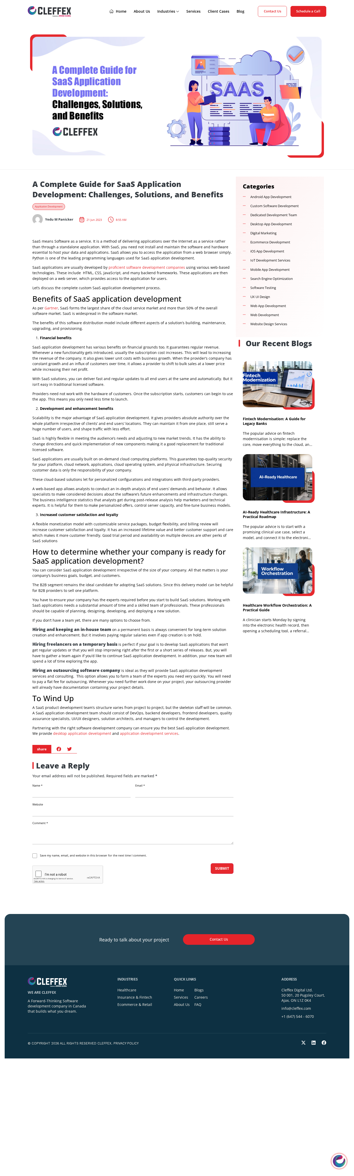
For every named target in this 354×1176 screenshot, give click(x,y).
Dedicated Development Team (273, 215)
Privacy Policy (126, 1043)
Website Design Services (268, 324)
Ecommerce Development (270, 242)
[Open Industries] (177, 11)
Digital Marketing (263, 233)
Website (37, 804)
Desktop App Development (271, 224)
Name (37, 785)
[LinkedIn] (313, 1042)
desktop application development (82, 733)
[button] (59, 749)
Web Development (264, 315)
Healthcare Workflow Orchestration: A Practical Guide (277, 607)
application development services (149, 733)
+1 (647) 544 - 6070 (297, 1016)
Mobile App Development (270, 269)
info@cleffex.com (296, 1008)
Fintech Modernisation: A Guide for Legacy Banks (274, 421)
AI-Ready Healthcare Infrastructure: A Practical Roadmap (276, 514)
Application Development (48, 206)
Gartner (51, 308)
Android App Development (271, 197)
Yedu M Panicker (59, 219)
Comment (40, 823)
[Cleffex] (49, 11)
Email (140, 785)
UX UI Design (260, 297)
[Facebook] (324, 1042)
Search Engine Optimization (271, 279)
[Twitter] (303, 1042)
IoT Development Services (270, 260)
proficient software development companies (147, 267)
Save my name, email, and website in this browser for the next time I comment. (93, 855)
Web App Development (268, 306)
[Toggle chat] (339, 1161)
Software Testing (263, 288)
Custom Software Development (274, 206)
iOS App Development (267, 251)
